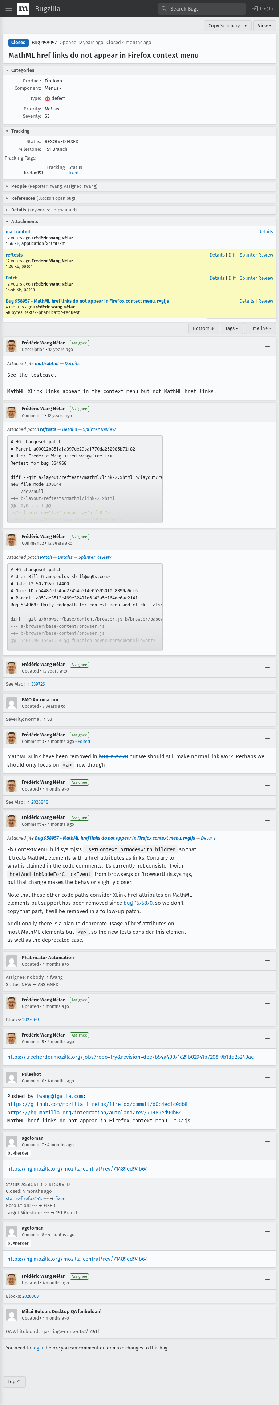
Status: (34, 141)
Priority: (32, 109)
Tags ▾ (231, 328)
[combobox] (202, 9)
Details (265, 231)
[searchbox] (202, 9)
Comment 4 (33, 824)
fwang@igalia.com (59, 1096)
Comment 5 (33, 1041)
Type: (35, 98)
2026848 (39, 802)
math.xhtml (18, 231)
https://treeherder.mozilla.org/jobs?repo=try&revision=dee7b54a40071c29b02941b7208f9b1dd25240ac (130, 1057)
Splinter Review (256, 255)
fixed (73, 172)
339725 (38, 684)
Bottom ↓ (204, 328)
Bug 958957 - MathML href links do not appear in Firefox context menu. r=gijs (87, 301)
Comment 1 (33, 415)
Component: (28, 88)
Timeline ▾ (260, 328)
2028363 (30, 1296)
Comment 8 (33, 1234)
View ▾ (264, 25)
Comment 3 (33, 741)
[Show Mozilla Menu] (23, 9)
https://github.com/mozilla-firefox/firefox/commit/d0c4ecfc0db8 (97, 1104)
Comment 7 (33, 1144)
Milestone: (30, 149)
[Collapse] (267, 346)
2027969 (30, 1019)
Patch (11, 277)
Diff (232, 255)
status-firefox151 (23, 1198)
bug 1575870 (113, 756)
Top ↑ (14, 1381)
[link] (85, 479)
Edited (84, 741)
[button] (262, 9)
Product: (32, 81)
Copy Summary (224, 25)
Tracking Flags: (20, 158)
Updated (30, 671)
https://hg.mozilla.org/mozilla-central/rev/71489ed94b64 (77, 1169)
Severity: (32, 116)
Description (33, 349)
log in (38, 1348)
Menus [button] (53, 88)
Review (265, 301)
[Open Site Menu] (9, 9)
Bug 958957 (44, 43)
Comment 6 (33, 1080)
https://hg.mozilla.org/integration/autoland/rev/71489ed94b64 (94, 1112)
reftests (14, 255)
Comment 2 (33, 543)
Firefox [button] (54, 81)
